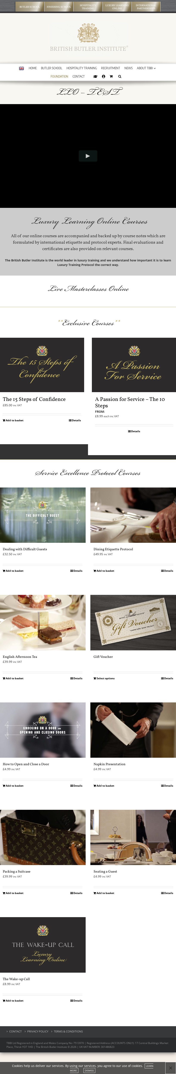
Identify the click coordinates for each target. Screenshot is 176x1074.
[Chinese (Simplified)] (21, 77)
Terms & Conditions (68, 1031)
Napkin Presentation (110, 764)
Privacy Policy (37, 1031)
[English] (21, 68)
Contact (15, 1031)
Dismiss (89, 1070)
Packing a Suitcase (16, 871)
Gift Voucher (103, 657)
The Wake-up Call (16, 979)
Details (76, 420)
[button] (119, 76)
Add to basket (14, 420)
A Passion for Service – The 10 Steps (130, 403)
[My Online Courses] (95, 76)
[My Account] (103, 76)
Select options (106, 678)
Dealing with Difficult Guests (25, 549)
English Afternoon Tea (20, 657)
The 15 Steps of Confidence (34, 399)
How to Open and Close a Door (26, 764)
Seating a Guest (105, 871)
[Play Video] (88, 156)
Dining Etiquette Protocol (113, 549)
